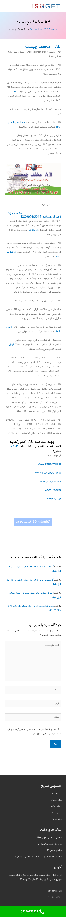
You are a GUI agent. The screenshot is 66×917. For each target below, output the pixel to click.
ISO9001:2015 (31, 216)
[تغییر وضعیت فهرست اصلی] (7, 6)
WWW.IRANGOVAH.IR (49, 464)
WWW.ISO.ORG (53, 490)
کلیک (14, 446)
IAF (14, 92)
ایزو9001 (33, 230)
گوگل (11, 344)
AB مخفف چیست (43, 46)
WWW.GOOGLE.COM (50, 482)
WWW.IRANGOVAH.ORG (48, 473)
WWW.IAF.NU (53, 499)
